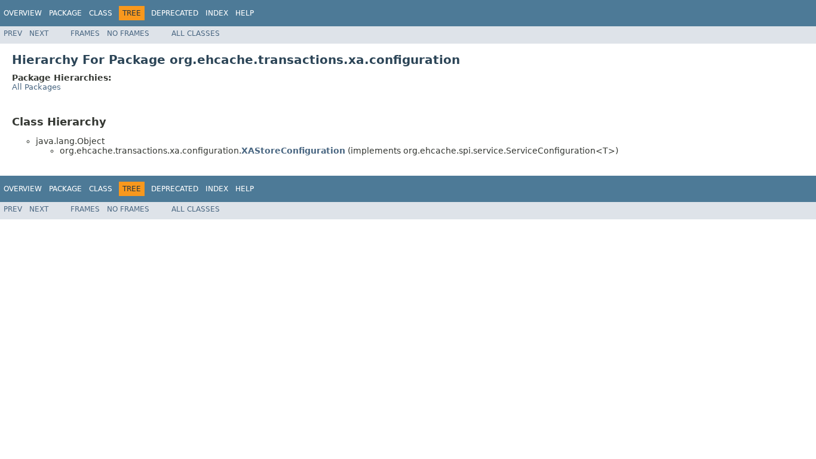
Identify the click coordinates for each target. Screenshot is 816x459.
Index (216, 13)
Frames (85, 33)
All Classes (195, 33)
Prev (13, 33)
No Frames (128, 33)
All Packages (36, 86)
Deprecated (174, 13)
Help (244, 13)
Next (38, 33)
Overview (23, 13)
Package (65, 13)
